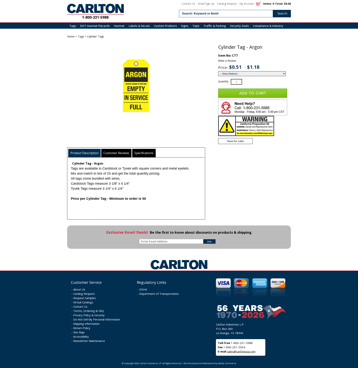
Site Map (78, 332)
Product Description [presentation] (84, 153)
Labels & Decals (139, 26)
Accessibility (81, 336)
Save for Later (235, 141)
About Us (79, 289)
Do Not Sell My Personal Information (96, 319)
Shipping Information (86, 324)
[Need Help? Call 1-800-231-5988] (252, 114)
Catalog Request (227, 3)
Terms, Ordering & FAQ (88, 311)
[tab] (84, 153)
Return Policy (81, 328)
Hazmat (119, 26)
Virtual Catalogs (83, 302)
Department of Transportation (159, 294)
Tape (195, 26)
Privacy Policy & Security (89, 315)
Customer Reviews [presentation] (116, 153)
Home (71, 36)
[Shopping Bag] (258, 3)
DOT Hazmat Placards (95, 26)
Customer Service (86, 282)
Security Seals (239, 26)
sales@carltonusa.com (241, 351)
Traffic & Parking (214, 26)
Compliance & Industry (268, 26)
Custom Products (165, 26)
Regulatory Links (151, 282)
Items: (267, 3)
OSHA (143, 289)
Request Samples (84, 298)
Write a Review (227, 60)
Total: (279, 3)
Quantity (223, 81)
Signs (184, 26)
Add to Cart (252, 93)
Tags (72, 26)
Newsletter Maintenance (89, 341)
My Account (246, 3)
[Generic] (179, 269)
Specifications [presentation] (143, 153)
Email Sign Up (206, 3)
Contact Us (188, 3)
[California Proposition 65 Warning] (246, 135)
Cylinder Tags (95, 36)
